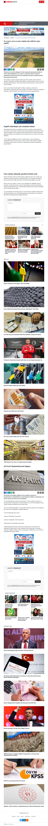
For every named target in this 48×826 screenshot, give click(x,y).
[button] (38, 69)
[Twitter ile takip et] (21, 820)
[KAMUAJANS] (10, 1)
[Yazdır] (14, 69)
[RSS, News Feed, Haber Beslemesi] (26, 820)
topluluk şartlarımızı (16, 217)
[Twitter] (7, 69)
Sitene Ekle (33, 816)
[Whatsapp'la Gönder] (11, 69)
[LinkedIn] (9, 69)
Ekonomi (12, 37)
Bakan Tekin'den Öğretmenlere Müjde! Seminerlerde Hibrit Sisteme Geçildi (26, 23)
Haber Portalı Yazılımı (10, 824)
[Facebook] (5, 69)
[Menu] (40, 2)
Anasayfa (7, 37)
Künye (18, 816)
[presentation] (8, 23)
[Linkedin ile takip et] (24, 820)
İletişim (22, 816)
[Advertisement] (24, 12)
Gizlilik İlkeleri (27, 816)
